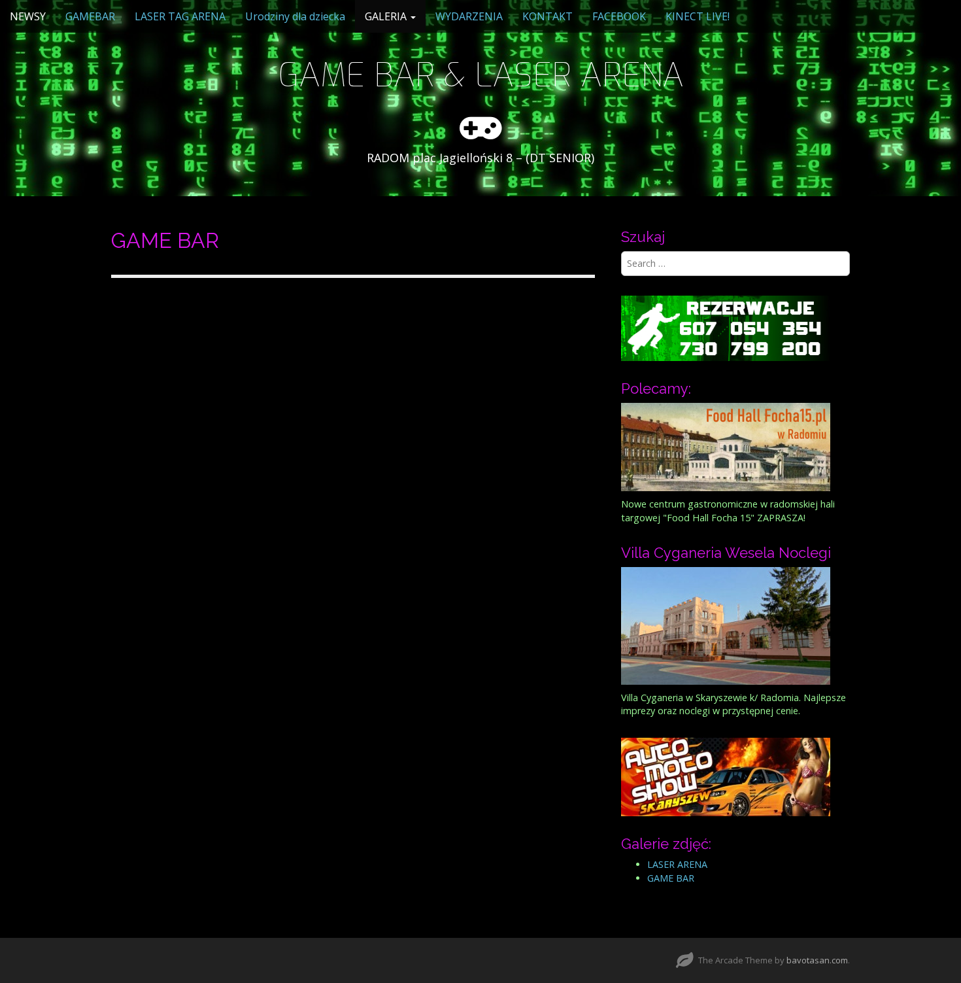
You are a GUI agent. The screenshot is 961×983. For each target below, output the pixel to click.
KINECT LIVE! (698, 16)
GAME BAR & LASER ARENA (481, 75)
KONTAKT (547, 16)
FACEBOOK (619, 16)
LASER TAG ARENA (180, 16)
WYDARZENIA (469, 16)
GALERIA (387, 16)
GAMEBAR (90, 16)
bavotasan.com (817, 960)
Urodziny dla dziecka (295, 16)
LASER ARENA (677, 864)
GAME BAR (670, 878)
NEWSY (28, 16)
